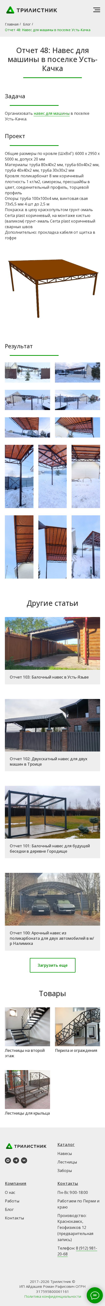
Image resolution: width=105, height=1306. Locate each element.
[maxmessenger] (8, 1160)
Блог (27, 24)
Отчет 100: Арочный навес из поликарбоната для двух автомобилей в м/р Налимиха (52, 938)
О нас (10, 1192)
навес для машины (52, 113)
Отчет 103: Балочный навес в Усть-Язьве (49, 677)
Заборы (64, 1170)
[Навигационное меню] (96, 10)
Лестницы (67, 1162)
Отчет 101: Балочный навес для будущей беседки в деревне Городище (50, 848)
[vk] (24, 1160)
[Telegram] (16, 1160)
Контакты (14, 1218)
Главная (12, 24)
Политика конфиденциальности (52, 1296)
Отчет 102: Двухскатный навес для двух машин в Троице (48, 761)
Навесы (64, 1153)
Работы (12, 1201)
